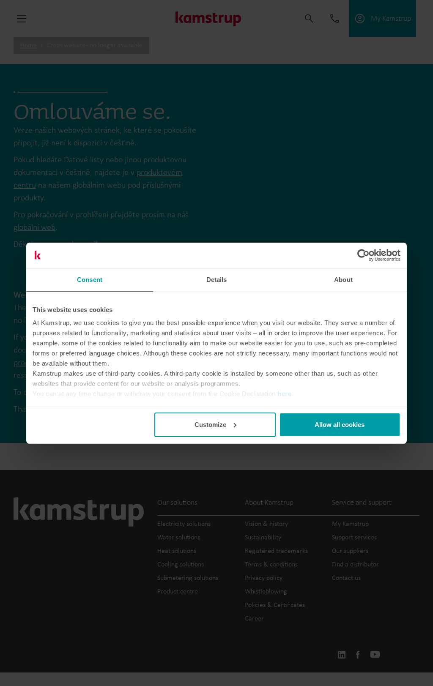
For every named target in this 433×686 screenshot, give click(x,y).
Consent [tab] (89, 279)
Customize (210, 424)
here (284, 393)
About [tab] (343, 279)
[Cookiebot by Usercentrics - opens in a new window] (363, 255)
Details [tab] (216, 279)
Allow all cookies (339, 424)
